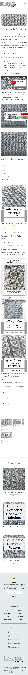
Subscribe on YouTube (7, 382)
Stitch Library (7, 613)
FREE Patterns (7, 619)
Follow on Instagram (14, 647)
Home (7, 610)
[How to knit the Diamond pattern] (6, 435)
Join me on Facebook (17, 382)
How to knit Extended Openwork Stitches (14, 527)
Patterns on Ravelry (8, 386)
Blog (20, 613)
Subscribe (14, 596)
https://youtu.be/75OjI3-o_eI (12, 99)
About (7, 616)
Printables (20, 616)
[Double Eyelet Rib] (18, 422)
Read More (14, 495)
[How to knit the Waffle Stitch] (6, 422)
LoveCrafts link (8, 71)
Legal (20, 619)
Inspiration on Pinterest (19, 386)
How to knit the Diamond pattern (14, 560)
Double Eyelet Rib (16, 425)
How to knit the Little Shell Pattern (14, 492)
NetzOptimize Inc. (14, 672)
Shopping (20, 610)
